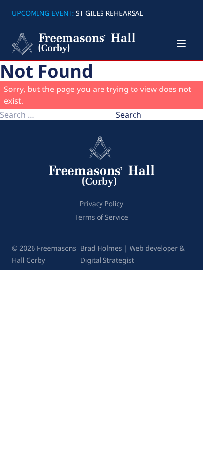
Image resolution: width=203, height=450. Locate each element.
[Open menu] (181, 44)
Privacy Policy (101, 204)
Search (128, 114)
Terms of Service (101, 217)
